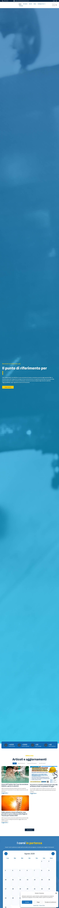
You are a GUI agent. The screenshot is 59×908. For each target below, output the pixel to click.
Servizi (30, 3)
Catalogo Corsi (41, 3)
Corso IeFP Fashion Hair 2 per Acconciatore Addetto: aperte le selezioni (14, 785)
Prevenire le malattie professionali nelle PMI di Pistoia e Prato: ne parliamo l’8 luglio (43, 785)
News (35, 3)
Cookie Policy (36, 905)
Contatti (21, 5)
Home (20, 3)
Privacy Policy (42, 905)
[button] (56, 893)
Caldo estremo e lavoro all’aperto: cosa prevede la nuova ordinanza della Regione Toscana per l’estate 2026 (14, 813)
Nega (38, 902)
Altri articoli (29, 830)
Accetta (27, 902)
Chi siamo (25, 3)
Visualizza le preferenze (50, 902)
